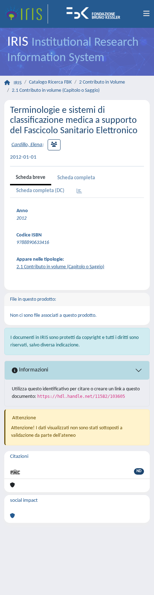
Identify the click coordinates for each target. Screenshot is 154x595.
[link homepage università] (95, 14)
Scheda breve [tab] (30, 177)
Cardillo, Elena (26, 145)
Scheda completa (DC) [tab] (40, 191)
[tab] (79, 191)
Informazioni (33, 370)
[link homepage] (26, 14)
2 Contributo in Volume (102, 82)
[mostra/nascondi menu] (146, 14)
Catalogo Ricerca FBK (50, 82)
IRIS (17, 83)
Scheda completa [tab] (76, 178)
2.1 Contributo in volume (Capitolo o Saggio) (56, 90)
